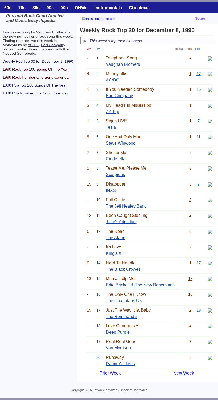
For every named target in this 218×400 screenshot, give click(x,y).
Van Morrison (118, 348)
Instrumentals (108, 8)
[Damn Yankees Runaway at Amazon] (210, 357)
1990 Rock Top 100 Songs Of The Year (36, 69)
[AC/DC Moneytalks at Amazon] (210, 73)
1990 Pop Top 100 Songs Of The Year (35, 85)
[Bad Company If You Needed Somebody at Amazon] (210, 89)
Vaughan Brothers (51, 32)
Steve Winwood (121, 143)
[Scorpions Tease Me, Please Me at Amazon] (210, 168)
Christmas (139, 8)
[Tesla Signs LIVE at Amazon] (210, 121)
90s (50, 8)
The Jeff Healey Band (126, 206)
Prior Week (110, 373)
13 (190, 278)
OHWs (81, 8)
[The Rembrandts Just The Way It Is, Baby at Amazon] (210, 310)
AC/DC (33, 45)
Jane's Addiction (121, 222)
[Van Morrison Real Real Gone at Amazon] (210, 341)
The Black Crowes (123, 269)
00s (64, 8)
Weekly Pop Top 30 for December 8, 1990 (38, 61)
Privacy (99, 390)
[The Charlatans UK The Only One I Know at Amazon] (210, 294)
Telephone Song (16, 32)
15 (198, 89)
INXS (111, 190)
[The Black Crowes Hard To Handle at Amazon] (210, 263)
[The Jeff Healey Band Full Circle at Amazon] (210, 199)
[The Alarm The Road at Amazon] (210, 231)
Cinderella (115, 159)
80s (36, 8)
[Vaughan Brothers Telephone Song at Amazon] (210, 58)
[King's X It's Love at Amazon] (210, 247)
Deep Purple (118, 332)
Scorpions (115, 174)
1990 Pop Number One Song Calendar (35, 93)
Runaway (115, 357)
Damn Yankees (120, 364)
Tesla (111, 127)
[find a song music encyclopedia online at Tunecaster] (105, 19)
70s (22, 8)
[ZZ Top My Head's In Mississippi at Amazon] (210, 105)
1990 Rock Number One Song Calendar (36, 77)
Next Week (183, 373)
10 (190, 294)
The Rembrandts (121, 316)
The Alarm (115, 237)
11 (198, 137)
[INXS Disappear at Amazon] (210, 184)
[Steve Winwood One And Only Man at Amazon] (210, 137)
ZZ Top (112, 111)
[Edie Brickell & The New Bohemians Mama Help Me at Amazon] (210, 278)
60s (7, 8)
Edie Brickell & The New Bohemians (140, 285)
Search (201, 18)
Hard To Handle (121, 263)
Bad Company (53, 45)
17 (198, 73)
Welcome (141, 390)
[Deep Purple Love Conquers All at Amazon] (210, 326)
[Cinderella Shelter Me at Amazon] (210, 152)
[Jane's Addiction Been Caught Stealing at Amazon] (210, 215)
